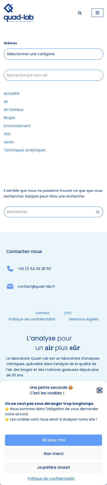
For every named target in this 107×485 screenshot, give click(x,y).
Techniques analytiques (24, 150)
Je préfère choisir (53, 467)
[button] (99, 390)
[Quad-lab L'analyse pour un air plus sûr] (19, 12)
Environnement (17, 125)
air (6, 101)
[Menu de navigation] (97, 12)
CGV (67, 312)
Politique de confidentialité (51, 478)
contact (43, 312)
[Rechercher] (80, 13)
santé (9, 142)
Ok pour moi (53, 440)
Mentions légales (83, 319)
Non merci (53, 453)
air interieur (13, 109)
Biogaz (9, 117)
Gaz (7, 133)
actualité (11, 93)
